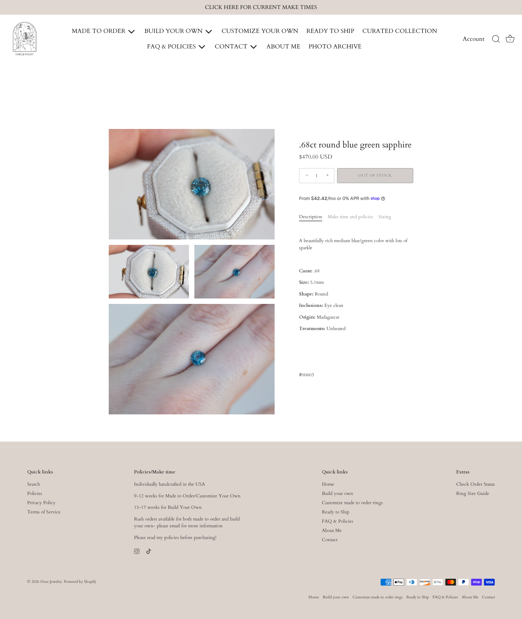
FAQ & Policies (337, 521)
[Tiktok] (148, 551)
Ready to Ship (335, 512)
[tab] (313, 216)
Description (310, 217)
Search (33, 484)
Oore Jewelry (51, 581)
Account (473, 39)
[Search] (496, 39)
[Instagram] (136, 551)
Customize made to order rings (352, 503)
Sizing (384, 217)
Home (328, 484)
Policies (34, 493)
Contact (329, 540)
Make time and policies (350, 217)
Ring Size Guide (472, 493)
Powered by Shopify (80, 581)
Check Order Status (475, 484)
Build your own (337, 493)
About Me (332, 530)
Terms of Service (44, 512)
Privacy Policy (41, 503)
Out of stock (375, 175)
